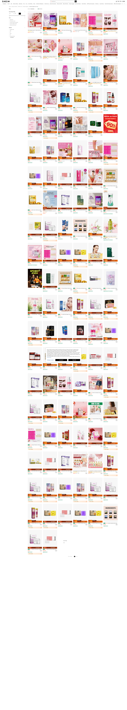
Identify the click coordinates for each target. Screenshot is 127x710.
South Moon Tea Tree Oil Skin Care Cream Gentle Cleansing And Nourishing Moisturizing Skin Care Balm (95, 133)
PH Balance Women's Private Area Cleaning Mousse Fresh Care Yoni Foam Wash (65, 392)
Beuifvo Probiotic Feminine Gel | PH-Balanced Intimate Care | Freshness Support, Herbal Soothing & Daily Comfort (80, 185)
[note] (50, 28)
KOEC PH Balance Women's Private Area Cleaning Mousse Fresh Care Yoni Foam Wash (111, 30)
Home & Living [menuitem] (46, 3)
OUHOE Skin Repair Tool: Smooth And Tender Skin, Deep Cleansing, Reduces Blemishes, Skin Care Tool (65, 314)
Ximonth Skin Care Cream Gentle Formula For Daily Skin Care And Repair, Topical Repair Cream (95, 366)
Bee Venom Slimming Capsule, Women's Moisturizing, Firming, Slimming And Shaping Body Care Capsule (65, 30)
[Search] (76, 1)
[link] (118, 1)
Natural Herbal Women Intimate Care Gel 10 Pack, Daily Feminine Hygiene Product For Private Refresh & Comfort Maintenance (50, 262)
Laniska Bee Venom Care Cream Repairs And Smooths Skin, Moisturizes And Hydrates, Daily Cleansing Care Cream (50, 366)
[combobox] (31, 9)
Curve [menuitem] (26, 3)
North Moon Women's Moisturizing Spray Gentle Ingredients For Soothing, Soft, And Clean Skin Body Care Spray (50, 185)
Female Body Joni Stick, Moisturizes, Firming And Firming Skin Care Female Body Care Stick (111, 262)
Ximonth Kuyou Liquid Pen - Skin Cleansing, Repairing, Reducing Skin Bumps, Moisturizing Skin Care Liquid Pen (65, 366)
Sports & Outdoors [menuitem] (78, 3)
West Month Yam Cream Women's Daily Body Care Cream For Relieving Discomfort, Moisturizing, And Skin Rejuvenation (50, 288)
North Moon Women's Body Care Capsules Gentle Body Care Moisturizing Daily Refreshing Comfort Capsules (95, 288)
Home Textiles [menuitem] (84, 3)
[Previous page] (73, 556)
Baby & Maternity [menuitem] (65, 3)
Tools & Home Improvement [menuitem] (109, 3)
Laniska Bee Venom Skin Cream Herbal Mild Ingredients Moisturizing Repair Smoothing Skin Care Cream (95, 262)
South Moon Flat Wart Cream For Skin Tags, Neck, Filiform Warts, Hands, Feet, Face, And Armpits (65, 236)
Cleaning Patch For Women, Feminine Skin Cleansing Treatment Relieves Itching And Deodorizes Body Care (50, 82)
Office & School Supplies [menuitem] (117, 3)
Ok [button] (19, 13)
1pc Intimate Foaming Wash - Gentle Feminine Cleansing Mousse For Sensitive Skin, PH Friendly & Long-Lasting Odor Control (35, 133)
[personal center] (116, 1)
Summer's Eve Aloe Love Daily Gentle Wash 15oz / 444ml (111, 210)
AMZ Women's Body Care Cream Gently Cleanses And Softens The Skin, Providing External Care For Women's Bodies (65, 444)
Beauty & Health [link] (14, 6)
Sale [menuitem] (11, 3)
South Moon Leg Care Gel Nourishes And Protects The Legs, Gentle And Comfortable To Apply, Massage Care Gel (80, 392)
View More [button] (12, 37)
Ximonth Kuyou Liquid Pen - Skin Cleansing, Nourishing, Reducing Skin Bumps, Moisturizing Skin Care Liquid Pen (80, 82)
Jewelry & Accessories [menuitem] (53, 3)
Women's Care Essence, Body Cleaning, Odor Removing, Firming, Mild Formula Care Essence (111, 314)
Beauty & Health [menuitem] (59, 3)
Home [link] (10, 6)
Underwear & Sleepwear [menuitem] (39, 3)
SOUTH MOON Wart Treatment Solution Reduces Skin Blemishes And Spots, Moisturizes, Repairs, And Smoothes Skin (65, 107)
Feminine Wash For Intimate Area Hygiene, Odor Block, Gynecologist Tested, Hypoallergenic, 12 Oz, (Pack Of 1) (65, 82)
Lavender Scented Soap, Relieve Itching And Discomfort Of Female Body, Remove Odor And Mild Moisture (35, 185)
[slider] (9, 15)
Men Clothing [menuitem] (30, 3)
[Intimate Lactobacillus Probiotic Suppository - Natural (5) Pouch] (110, 278)
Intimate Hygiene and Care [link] (33, 6)
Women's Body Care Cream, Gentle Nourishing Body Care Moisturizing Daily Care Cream (95, 107)
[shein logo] (5, 1)
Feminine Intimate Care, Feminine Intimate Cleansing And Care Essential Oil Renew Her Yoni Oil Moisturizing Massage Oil (65, 159)
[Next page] (77, 556)
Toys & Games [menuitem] (102, 3)
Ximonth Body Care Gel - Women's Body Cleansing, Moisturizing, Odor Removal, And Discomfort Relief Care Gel (80, 159)
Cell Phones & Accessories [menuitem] (90, 3)
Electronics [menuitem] (97, 3)
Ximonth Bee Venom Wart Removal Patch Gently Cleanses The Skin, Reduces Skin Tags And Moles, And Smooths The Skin (35, 159)
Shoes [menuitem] (34, 3)
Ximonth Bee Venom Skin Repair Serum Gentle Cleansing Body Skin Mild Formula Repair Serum (50, 340)
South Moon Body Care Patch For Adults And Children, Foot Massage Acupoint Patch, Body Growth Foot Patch (80, 340)
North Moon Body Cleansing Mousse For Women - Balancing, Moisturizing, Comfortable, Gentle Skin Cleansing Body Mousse (80, 444)
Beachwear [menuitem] (20, 3)
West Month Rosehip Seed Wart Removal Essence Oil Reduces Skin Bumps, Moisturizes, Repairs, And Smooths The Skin (111, 107)
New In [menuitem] (9, 3)
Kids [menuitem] (24, 3)
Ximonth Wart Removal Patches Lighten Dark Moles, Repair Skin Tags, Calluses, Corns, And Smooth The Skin (35, 236)
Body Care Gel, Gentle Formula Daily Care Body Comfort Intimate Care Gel (65, 185)
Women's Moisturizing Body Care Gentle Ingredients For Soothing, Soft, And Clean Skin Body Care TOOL (50, 107)
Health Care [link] (20, 6)
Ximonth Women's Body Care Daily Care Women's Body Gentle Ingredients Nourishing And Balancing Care (111, 185)
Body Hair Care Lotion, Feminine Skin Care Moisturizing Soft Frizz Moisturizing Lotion (35, 392)
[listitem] (34, 23)
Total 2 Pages (70, 556)
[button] (122, 1)
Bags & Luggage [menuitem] (71, 3)
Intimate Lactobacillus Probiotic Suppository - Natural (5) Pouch (111, 288)
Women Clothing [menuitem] (15, 3)
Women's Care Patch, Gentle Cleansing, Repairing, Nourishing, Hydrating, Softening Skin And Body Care (35, 107)
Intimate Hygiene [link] (25, 6)
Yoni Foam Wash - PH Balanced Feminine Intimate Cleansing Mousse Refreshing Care (35, 314)
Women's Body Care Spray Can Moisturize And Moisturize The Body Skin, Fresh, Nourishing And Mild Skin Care (50, 314)
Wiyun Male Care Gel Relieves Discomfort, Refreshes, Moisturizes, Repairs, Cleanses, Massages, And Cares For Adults (65, 340)
